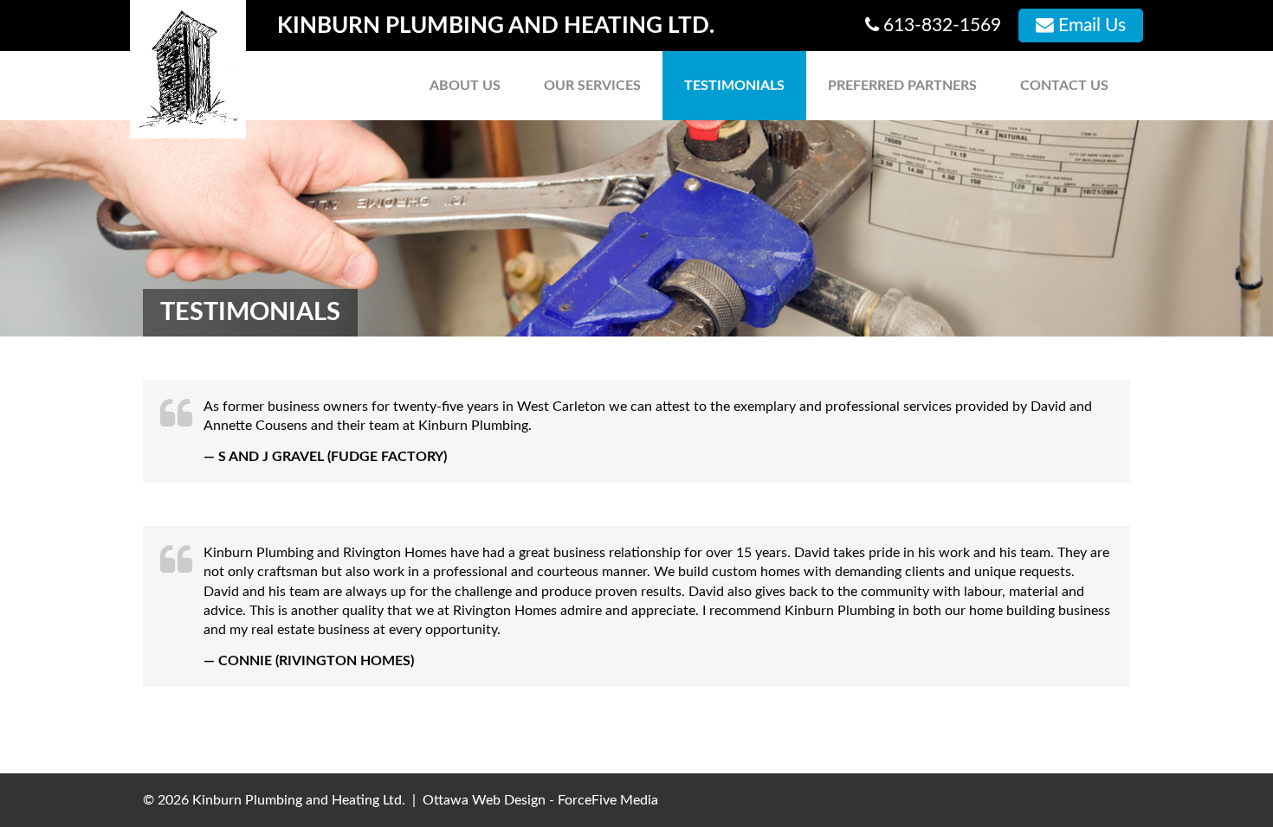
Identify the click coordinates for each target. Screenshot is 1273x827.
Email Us (1090, 25)
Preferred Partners (902, 86)
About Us (465, 86)
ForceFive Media (608, 800)
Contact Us (1064, 86)
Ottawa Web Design (484, 800)
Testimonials (734, 86)
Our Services (592, 86)
